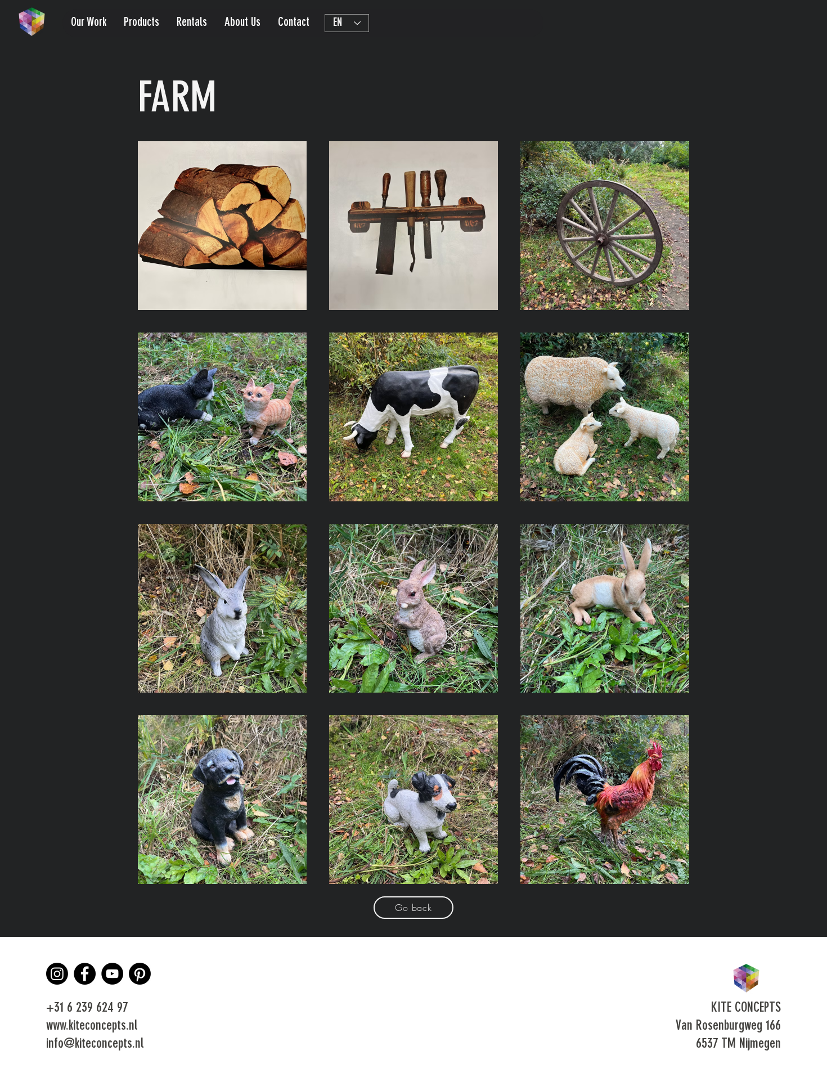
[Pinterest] (140, 974)
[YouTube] (112, 974)
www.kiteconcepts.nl (91, 1026)
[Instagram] (57, 974)
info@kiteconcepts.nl (94, 1044)
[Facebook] (85, 974)
